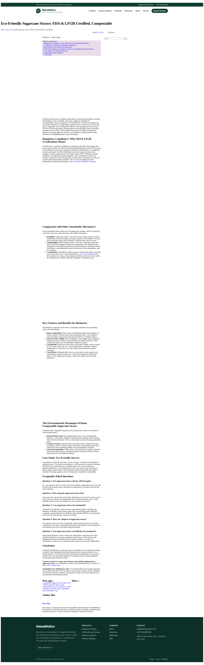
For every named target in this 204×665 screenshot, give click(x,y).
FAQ (111, 638)
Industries (118, 11)
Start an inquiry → (45, 647)
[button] (72, 583)
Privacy (151, 659)
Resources (129, 11)
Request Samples (159, 11)
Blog (7, 30)
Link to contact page (53, 565)
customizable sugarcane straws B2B (54, 583)
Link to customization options (88, 254)
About (137, 11)
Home (2, 30)
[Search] (125, 38)
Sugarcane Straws (89, 629)
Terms (158, 659)
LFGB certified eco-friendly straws (56, 588)
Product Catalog (88, 638)
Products (92, 11)
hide (55, 41)
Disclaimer (164, 659)
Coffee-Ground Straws (91, 632)
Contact (146, 11)
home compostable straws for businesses (53, 586)
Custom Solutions (105, 11)
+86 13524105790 (162, 5)
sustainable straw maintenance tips (55, 589)
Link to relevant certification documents (82, 161)
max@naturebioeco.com (146, 5)
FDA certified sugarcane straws (56, 584)
